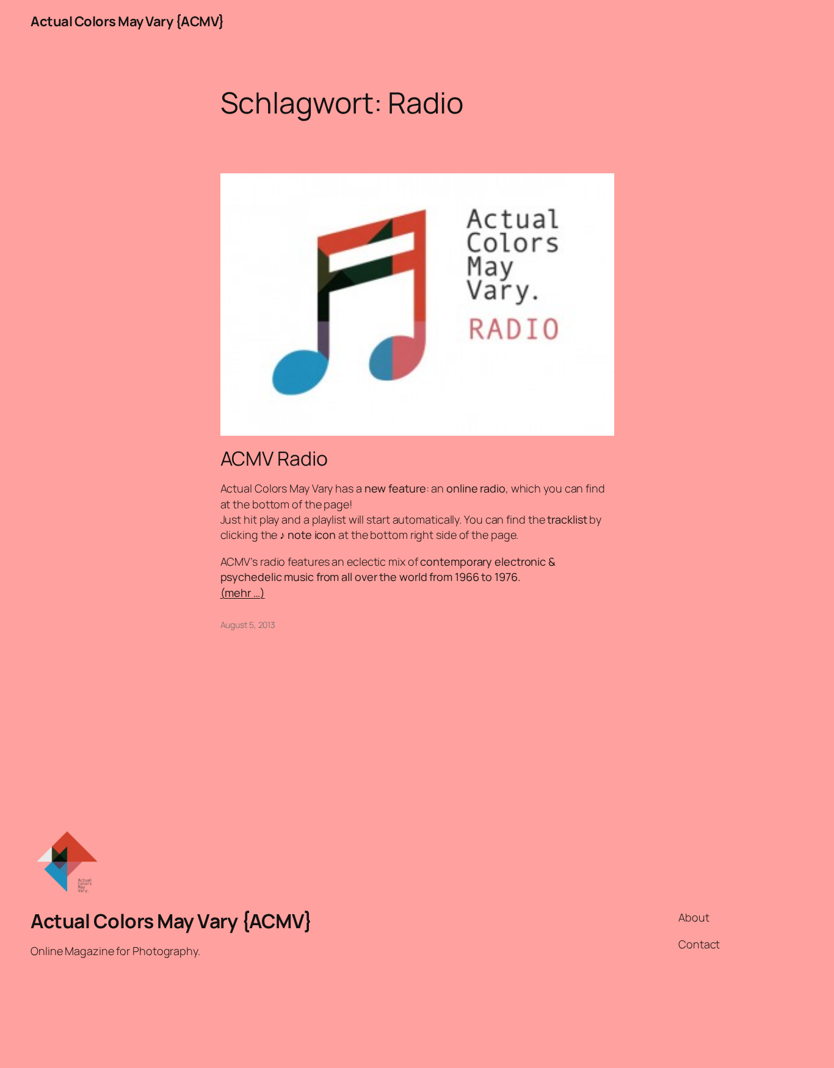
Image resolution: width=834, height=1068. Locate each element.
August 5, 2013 (248, 624)
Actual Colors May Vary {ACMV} (128, 21)
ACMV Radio (274, 458)
